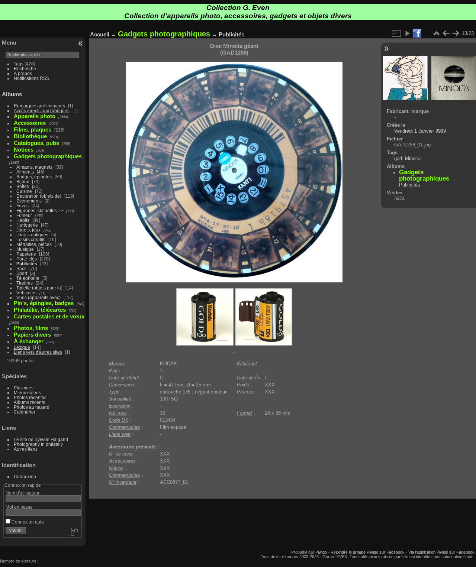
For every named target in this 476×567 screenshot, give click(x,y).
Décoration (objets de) (38, 196)
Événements (29, 200)
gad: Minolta (407, 158)
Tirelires (24, 283)
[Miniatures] (436, 33)
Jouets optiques (32, 234)
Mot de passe (19, 507)
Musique (25, 249)
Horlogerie (27, 225)
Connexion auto (27, 521)
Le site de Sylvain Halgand (41, 439)
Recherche (25, 68)
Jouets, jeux (28, 229)
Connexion (25, 476)
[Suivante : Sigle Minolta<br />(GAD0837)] (455, 33)
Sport (21, 273)
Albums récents (29, 402)
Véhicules (26, 292)
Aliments (25, 171)
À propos (23, 73)
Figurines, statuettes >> (39, 210)
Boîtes (22, 186)
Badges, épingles (34, 176)
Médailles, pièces (34, 244)
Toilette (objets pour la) (39, 287)
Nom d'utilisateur (22, 492)
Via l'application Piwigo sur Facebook (441, 552)
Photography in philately (38, 444)
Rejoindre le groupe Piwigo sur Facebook (368, 552)
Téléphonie (27, 278)
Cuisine (24, 191)
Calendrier (24, 411)
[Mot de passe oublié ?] (73, 532)
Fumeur (24, 215)
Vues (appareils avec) (38, 297)
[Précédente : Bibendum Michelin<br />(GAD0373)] (446, 33)
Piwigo (321, 552)
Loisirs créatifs (30, 239)
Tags (18, 63)
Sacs (21, 268)
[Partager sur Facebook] (417, 34)
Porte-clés (26, 258)
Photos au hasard (31, 407)
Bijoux (22, 181)
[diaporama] (407, 33)
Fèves (22, 205)
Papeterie (26, 254)
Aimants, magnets (34, 167)
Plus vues (23, 387)
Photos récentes (30, 397)
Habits (22, 220)
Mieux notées (27, 392)
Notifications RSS (31, 78)
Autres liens (26, 449)
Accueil (99, 34)
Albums (12, 94)
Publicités (26, 263)
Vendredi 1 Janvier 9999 (420, 131)
